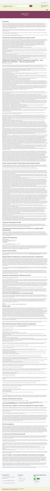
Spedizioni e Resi (21, 480)
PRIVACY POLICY (5, 489)
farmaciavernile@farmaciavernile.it (22, 267)
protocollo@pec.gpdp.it (11, 402)
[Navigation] (47, 10)
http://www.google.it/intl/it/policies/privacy (19, 304)
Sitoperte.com (15, 489)
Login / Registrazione (44, 2)
